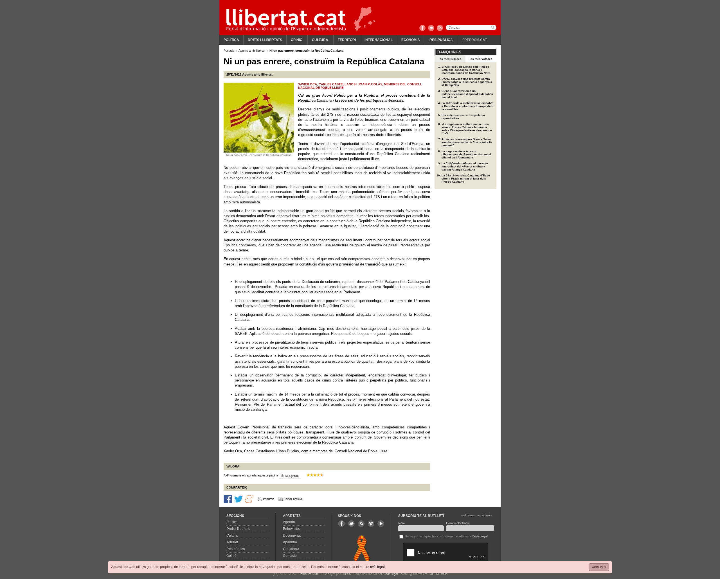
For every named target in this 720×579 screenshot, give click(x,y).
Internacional (378, 40)
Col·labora (291, 549)
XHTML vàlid (438, 574)
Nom (401, 523)
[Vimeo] (371, 523)
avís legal (377, 567)
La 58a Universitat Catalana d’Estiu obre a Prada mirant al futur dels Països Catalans (466, 178)
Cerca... (471, 27)
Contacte (290, 556)
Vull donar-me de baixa (476, 515)
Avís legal (391, 574)
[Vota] (290, 475)
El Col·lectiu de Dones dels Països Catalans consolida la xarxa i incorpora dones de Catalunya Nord (466, 69)
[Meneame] (249, 498)
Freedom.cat (474, 40)
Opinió (296, 40)
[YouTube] (380, 523)
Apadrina (290, 542)
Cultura (320, 40)
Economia (410, 40)
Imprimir (268, 499)
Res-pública (441, 40)
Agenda (289, 522)
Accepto (599, 567)
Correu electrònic (458, 523)
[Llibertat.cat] (286, 19)
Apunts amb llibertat (252, 50)
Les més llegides (450, 58)
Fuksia (346, 574)
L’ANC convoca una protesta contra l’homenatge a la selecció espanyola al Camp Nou (467, 82)
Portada (229, 50)
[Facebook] (422, 28)
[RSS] (440, 28)
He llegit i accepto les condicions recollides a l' (446, 536)
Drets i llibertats (265, 40)
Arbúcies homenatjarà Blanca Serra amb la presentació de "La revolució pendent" (467, 142)
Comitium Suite (308, 574)
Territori (347, 40)
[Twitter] (431, 28)
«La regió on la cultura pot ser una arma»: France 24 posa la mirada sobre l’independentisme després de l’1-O (467, 128)
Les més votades (481, 58)
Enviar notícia (293, 499)
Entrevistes (291, 529)
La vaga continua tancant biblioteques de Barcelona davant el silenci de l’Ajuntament (466, 154)
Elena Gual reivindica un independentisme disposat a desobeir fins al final (467, 94)
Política (231, 40)
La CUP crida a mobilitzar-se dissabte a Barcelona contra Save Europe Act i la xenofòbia (467, 106)
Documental (292, 535)
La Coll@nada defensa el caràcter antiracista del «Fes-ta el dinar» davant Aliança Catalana (465, 166)
